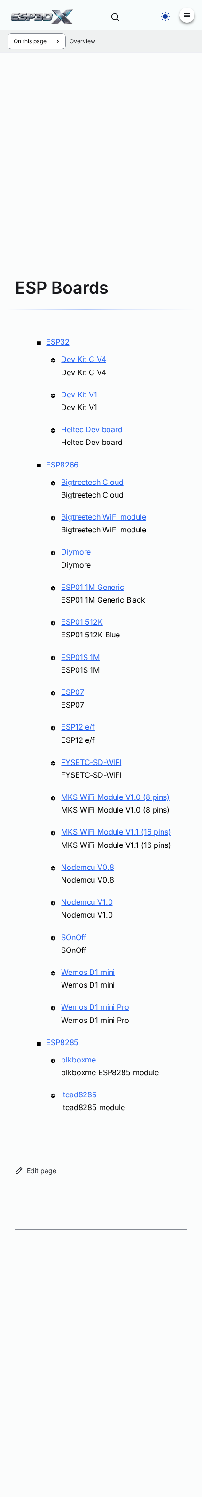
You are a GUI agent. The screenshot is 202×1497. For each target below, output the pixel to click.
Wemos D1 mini (88, 972)
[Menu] (186, 15)
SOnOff (73, 937)
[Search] (115, 17)
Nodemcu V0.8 (87, 867)
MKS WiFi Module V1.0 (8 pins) (115, 797)
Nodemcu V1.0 (86, 902)
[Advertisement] (101, 468)
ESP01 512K (81, 622)
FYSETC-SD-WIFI (91, 762)
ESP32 (57, 341)
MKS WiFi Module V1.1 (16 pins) (116, 832)
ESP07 (72, 692)
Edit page (41, 1171)
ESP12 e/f (78, 727)
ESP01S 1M (80, 657)
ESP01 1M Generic (92, 587)
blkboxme (78, 1059)
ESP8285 (62, 1042)
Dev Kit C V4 (83, 359)
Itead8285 (79, 1094)
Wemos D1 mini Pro (95, 1007)
